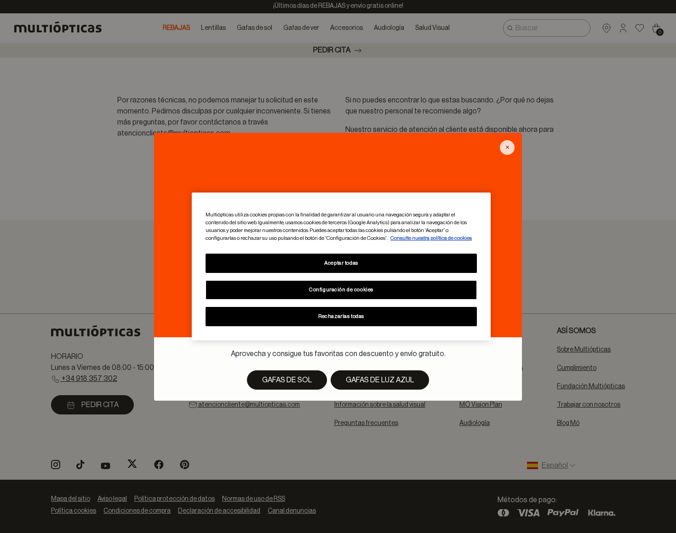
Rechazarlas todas (341, 316)
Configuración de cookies (341, 289)
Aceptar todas (341, 263)
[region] (341, 266)
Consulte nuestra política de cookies (431, 238)
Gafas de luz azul (380, 380)
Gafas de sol (287, 380)
